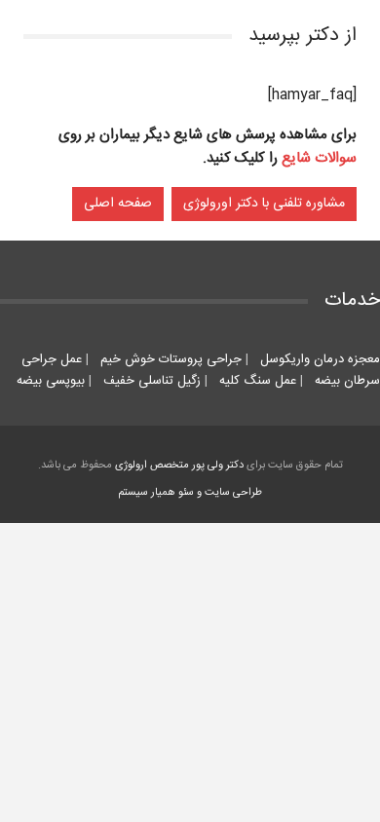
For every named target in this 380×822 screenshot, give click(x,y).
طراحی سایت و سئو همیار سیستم (190, 493)
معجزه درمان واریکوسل (318, 359)
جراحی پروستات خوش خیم (169, 359)
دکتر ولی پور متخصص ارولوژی (179, 465)
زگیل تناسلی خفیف (150, 381)
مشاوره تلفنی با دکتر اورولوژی (264, 203)
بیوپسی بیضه (51, 381)
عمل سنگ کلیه (255, 381)
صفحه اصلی (118, 203)
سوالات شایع (319, 158)
